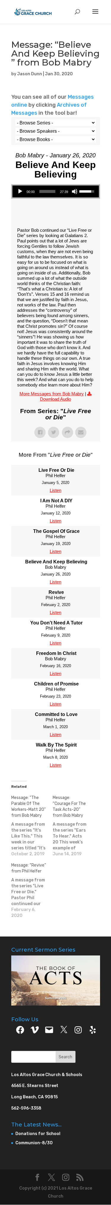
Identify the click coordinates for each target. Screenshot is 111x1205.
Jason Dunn (29, 73)
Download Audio (55, 399)
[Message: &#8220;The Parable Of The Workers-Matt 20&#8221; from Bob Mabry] (32, 826)
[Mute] (75, 191)
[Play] (20, 191)
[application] (55, 191)
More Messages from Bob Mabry (52, 393)
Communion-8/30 (34, 1142)
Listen (55, 490)
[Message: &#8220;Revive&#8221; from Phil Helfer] (32, 890)
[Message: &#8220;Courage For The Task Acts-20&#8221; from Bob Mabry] (73, 826)
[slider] (47, 191)
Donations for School (37, 1133)
